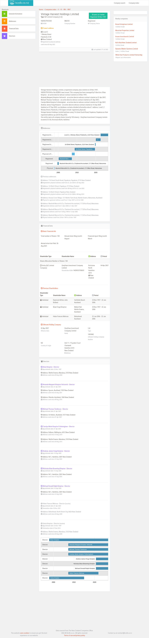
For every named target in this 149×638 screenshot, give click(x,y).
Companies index (50, 9)
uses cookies (24, 633)
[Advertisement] (19, 76)
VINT (69, 9)
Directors (12, 36)
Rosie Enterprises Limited (123, 24)
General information (15, 14)
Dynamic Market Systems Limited (126, 49)
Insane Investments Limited (124, 37)
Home (41, 9)
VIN (64, 9)
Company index (134, 3)
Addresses (12, 21)
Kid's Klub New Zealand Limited (125, 43)
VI (61, 9)
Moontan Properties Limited (124, 30)
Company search (119, 3)
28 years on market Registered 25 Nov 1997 (98, 16)
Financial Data (14, 29)
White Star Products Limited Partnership (128, 55)
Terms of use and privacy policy (74, 635)
